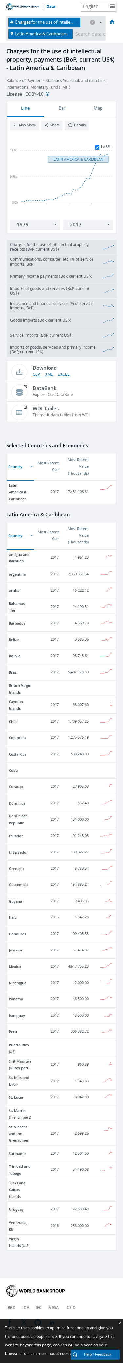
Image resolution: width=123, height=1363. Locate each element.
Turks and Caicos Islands (17, 1189)
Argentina (17, 574)
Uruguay (16, 1209)
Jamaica (15, 950)
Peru (13, 1031)
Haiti (13, 917)
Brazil (13, 672)
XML (49, 374)
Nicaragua (17, 982)
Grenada (16, 868)
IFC (39, 1307)
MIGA (53, 1307)
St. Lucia (16, 1097)
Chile (13, 721)
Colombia (17, 737)
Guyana (15, 901)
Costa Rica (17, 754)
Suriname (17, 1153)
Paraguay (17, 1015)
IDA (25, 1307)
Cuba (13, 770)
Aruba (14, 590)
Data (50, 6)
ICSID (70, 1307)
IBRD (11, 1307)
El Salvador (18, 852)
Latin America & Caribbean (18, 492)
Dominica (17, 803)
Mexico (15, 966)
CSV (36, 374)
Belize (14, 639)
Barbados (17, 623)
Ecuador (16, 835)
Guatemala (18, 884)
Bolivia (14, 655)
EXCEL (63, 374)
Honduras (17, 933)
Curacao (16, 786)
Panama (16, 998)
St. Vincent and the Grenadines (19, 1133)
